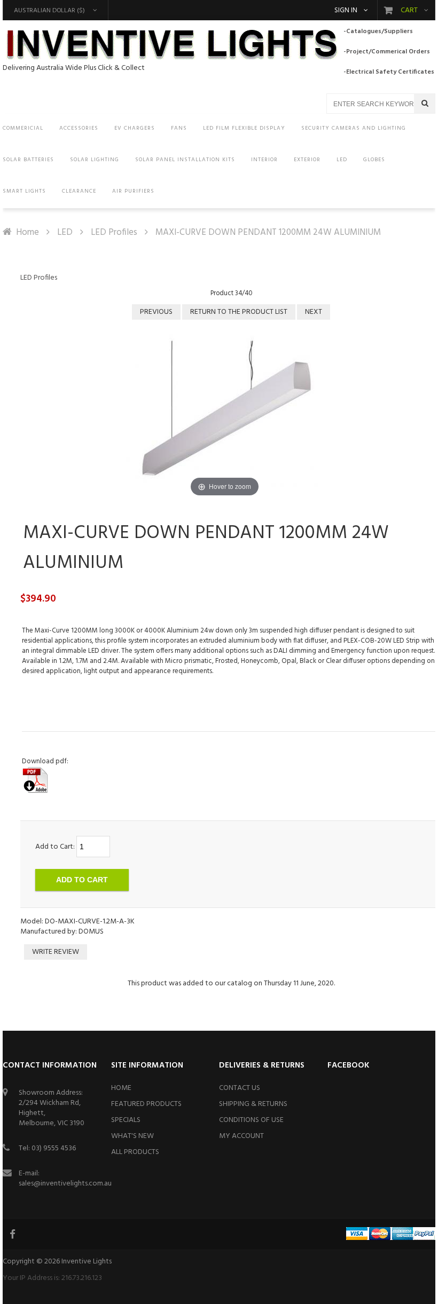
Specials (125, 1120)
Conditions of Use (251, 1120)
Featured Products (146, 1104)
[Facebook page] (13, 1234)
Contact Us (239, 1088)
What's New (132, 1136)
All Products (135, 1152)
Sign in (345, 10)
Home (27, 232)
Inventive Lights (86, 1261)
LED (65, 232)
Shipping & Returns (253, 1104)
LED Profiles (114, 232)
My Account (241, 1136)
